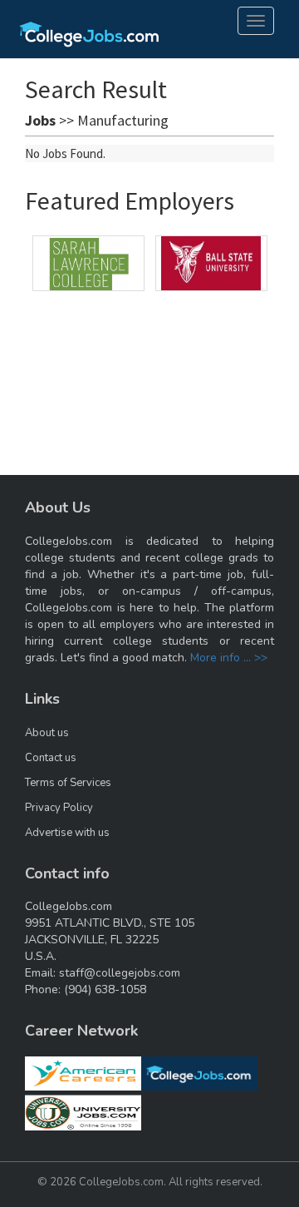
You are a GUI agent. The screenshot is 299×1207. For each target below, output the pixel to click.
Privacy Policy (59, 807)
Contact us (50, 757)
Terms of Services (68, 782)
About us (47, 732)
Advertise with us (67, 832)
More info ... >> (228, 657)
